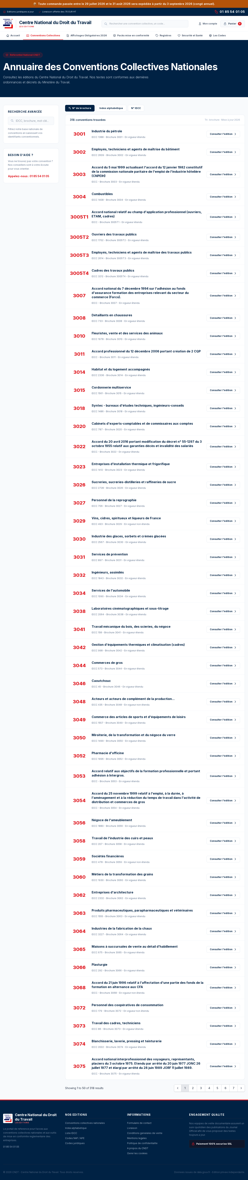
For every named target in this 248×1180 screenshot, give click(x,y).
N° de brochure (81, 108)
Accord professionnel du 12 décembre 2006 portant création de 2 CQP (146, 351)
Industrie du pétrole (107, 131)
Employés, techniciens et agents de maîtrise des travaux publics (142, 252)
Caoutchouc (101, 681)
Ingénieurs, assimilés (108, 572)
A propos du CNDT (137, 1148)
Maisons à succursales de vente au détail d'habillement (135, 946)
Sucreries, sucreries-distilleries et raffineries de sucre (134, 482)
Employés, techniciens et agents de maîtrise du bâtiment (136, 149)
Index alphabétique (111, 108)
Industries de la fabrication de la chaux (122, 928)
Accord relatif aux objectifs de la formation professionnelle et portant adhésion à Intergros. (146, 773)
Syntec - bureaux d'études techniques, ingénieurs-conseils (138, 405)
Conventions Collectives (45, 35)
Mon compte (210, 23)
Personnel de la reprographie (114, 500)
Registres (165, 35)
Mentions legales (137, 1138)
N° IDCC (136, 108)
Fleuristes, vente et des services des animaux (127, 333)
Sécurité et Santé (192, 35)
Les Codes (219, 35)
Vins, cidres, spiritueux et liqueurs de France (126, 518)
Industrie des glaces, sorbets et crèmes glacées (129, 536)
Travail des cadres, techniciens (116, 1023)
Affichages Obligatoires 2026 (89, 35)
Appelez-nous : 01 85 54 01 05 (28, 176)
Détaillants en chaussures (112, 315)
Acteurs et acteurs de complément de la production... (133, 699)
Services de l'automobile (111, 590)
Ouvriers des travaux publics (114, 234)
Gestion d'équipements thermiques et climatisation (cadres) (138, 645)
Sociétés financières (108, 856)
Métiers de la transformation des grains (122, 874)
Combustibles (102, 194)
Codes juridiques (75, 1143)
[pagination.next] (241, 1088)
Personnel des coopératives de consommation (127, 1005)
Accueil (15, 35)
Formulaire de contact (139, 1123)
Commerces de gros (107, 663)
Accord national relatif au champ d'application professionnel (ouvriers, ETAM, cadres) (147, 214)
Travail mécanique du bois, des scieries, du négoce (131, 626)
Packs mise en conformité (133, 35)
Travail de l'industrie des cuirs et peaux (122, 838)
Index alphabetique (76, 1128)
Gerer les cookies (137, 1153)
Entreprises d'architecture (112, 892)
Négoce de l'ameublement (112, 820)
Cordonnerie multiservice (111, 387)
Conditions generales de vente (144, 1133)
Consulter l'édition (221, 133)
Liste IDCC (71, 1133)
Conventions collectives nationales (85, 1123)
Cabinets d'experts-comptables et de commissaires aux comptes (142, 423)
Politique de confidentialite (142, 1143)
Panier (234, 23)
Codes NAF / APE (74, 1138)
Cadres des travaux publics (113, 270)
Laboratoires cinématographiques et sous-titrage (130, 608)
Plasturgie (99, 964)
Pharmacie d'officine (108, 753)
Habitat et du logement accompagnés (121, 369)
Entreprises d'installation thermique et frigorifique (131, 464)
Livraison (132, 1128)
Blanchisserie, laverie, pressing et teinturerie (127, 1041)
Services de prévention (110, 554)
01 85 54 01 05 (232, 12)
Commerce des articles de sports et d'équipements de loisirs (139, 717)
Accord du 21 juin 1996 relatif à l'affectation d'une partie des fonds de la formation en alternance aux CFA (147, 985)
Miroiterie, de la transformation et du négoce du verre (133, 735)
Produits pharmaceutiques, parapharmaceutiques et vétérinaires (142, 910)
